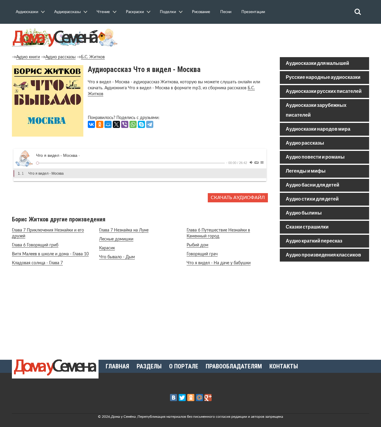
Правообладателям (234, 366)
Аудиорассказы (67, 12)
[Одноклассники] (99, 124)
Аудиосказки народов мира (318, 129)
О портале (183, 366)
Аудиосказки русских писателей (324, 91)
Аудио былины (304, 213)
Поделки (168, 12)
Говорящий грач (202, 254)
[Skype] (141, 124)
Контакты (283, 366)
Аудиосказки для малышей (317, 63)
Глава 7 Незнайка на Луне (124, 230)
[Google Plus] (208, 397)
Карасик (107, 248)
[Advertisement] (324, 309)
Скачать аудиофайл (238, 197)
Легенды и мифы (306, 171)
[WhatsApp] (133, 124)
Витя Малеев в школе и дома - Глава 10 (50, 254)
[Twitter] (182, 397)
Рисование (201, 12)
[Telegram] (149, 124)
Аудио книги (28, 57)
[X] (116, 124)
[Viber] (124, 124)
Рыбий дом (197, 245)
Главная (117, 366)
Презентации (253, 12)
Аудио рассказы (60, 57)
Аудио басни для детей (312, 185)
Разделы (149, 366)
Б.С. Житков (93, 57)
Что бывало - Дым (117, 257)
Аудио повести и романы (315, 157)
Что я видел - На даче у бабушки (219, 263)
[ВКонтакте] (91, 124)
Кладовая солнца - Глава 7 (37, 263)
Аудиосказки (27, 12)
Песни (225, 12)
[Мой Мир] (108, 124)
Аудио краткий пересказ (314, 241)
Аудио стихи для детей (312, 199)
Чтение (103, 12)
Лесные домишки (116, 239)
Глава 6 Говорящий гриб (35, 245)
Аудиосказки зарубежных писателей (316, 110)
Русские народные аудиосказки (323, 77)
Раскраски (135, 12)
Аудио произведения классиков (323, 255)
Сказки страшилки (307, 227)
